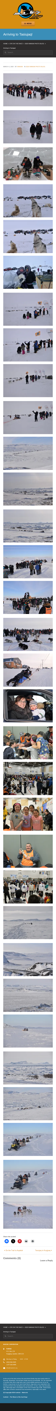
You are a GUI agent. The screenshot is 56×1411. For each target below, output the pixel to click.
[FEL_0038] (28, 1068)
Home (5, 43)
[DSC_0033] (28, 200)
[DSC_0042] (28, 272)
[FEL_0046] (28, 1139)
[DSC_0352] (28, 851)
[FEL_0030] (28, 995)
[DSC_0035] (28, 236)
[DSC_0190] (28, 634)
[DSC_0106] (28, 344)
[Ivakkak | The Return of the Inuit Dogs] (28, 11)
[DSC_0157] (28, 489)
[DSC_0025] (28, 163)
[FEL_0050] (28, 1176)
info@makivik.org (11, 1368)
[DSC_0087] (28, 309)
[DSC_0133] (28, 417)
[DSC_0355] (28, 886)
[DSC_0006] (28, 89)
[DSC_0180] (28, 597)
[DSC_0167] (28, 561)
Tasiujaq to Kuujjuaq (42, 1250)
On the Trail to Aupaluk (14, 1250)
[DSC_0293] (28, 670)
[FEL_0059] (28, 1212)
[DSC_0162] (28, 526)
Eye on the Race (16, 43)
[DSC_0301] (28, 705)
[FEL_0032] (28, 1031)
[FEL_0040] (28, 1103)
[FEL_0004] (28, 922)
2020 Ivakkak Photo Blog (34, 43)
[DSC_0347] (28, 814)
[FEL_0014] (28, 959)
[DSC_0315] (28, 742)
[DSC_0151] (28, 453)
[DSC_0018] (28, 126)
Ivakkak (20, 66)
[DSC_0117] (28, 380)
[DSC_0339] (28, 778)
